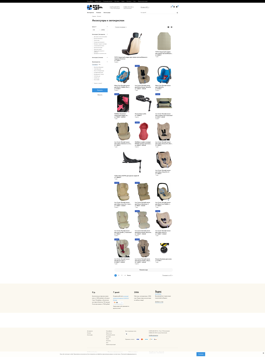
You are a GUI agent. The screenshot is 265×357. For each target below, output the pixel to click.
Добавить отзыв (159, 301)
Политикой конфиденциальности (128, 354)
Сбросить (99, 95)
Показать (100, 90)
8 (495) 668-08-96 (115, 7)
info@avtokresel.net (153, 335)
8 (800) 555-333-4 (128, 7)
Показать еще (144, 270)
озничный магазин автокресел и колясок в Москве (121, 298)
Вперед (128, 275)
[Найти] (177, 13)
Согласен (200, 354)
